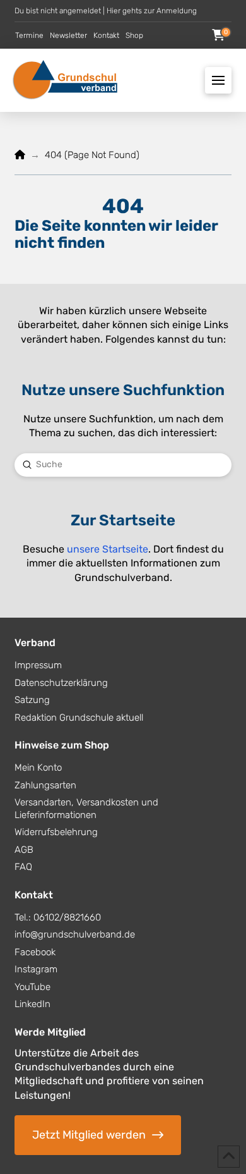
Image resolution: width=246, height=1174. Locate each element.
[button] (218, 35)
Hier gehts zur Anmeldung (152, 10)
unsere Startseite (107, 549)
